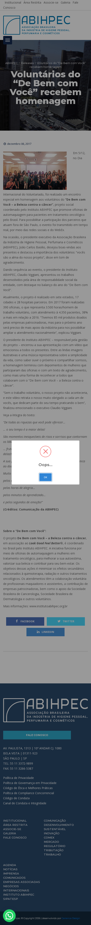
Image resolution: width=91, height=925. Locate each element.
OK (45, 477)
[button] (9, 915)
